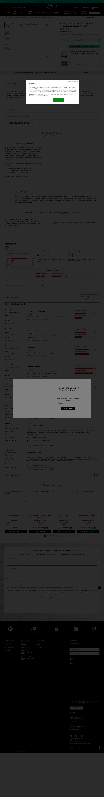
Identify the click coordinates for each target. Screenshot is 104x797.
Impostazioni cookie (46, 100)
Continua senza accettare (72, 81)
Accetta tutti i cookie (58, 100)
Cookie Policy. (45, 95)
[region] (52, 92)
